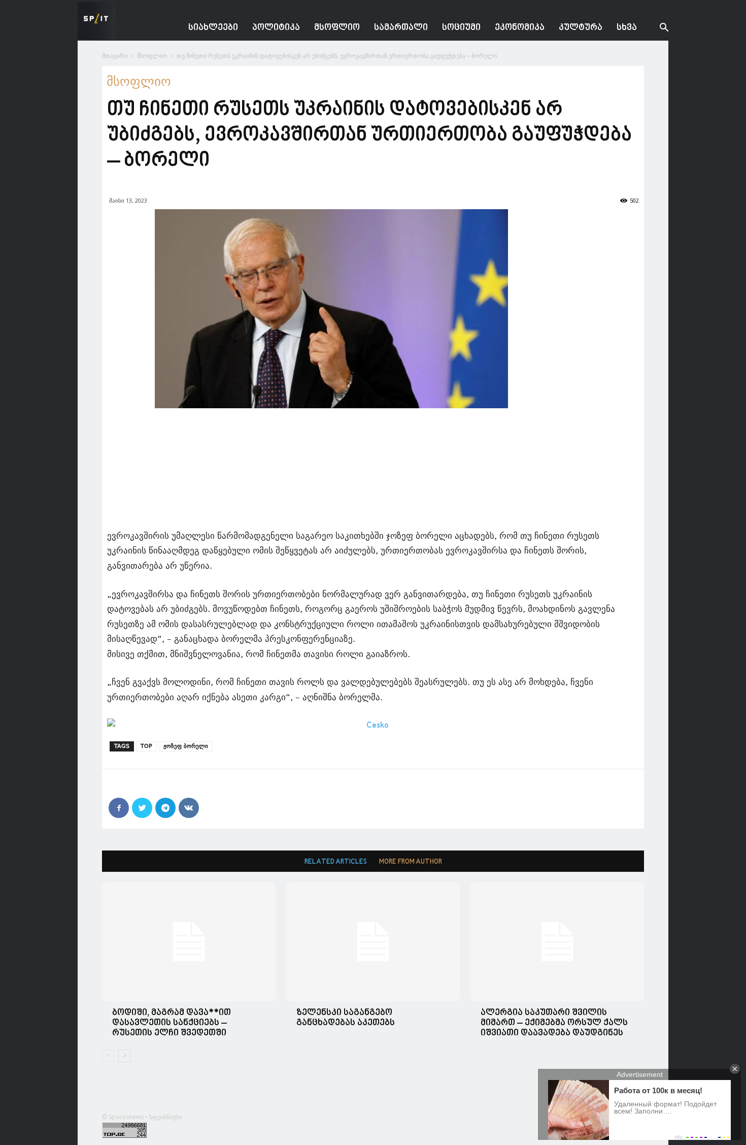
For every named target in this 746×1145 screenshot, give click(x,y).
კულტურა (580, 27)
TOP (146, 746)
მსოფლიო (337, 27)
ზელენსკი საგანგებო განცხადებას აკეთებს (345, 1017)
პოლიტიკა (276, 27)
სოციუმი (461, 27)
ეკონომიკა (520, 27)
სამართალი (401, 27)
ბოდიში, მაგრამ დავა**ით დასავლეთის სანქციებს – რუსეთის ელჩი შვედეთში (171, 1022)
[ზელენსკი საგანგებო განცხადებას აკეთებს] (373, 941)
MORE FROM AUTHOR (410, 862)
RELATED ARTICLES (335, 862)
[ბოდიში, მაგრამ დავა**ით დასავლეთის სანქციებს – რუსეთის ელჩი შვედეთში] (189, 941)
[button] (656, 29)
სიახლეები (213, 27)
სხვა (627, 27)
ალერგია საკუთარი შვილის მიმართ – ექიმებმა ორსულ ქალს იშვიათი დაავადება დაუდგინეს (554, 1022)
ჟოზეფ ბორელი (185, 746)
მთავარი (114, 55)
